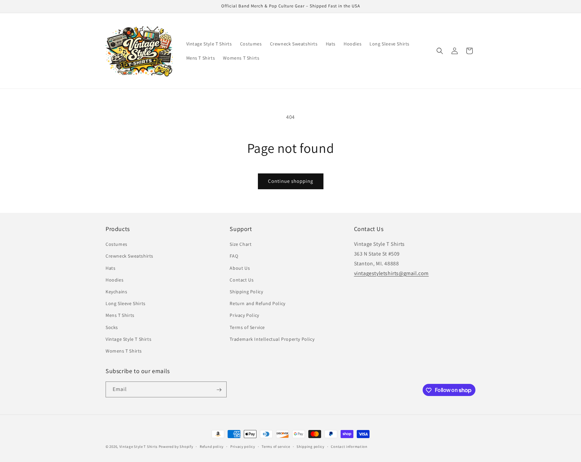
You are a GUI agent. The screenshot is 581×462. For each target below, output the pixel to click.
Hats (110, 268)
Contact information (349, 446)
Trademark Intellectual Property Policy (272, 339)
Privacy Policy (244, 315)
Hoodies (114, 280)
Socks (112, 327)
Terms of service (276, 446)
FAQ (234, 256)
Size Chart (240, 244)
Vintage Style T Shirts (128, 339)
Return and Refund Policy (257, 303)
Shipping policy (310, 446)
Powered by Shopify (176, 446)
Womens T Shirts (124, 351)
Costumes (116, 244)
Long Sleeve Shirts (126, 303)
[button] (439, 50)
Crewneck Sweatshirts (129, 256)
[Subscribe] (218, 390)
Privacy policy (242, 446)
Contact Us (242, 280)
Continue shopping (290, 181)
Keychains (116, 292)
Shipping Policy (246, 292)
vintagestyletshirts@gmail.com (391, 273)
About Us (240, 268)
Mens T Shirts (120, 315)
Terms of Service (247, 327)
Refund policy (212, 446)
